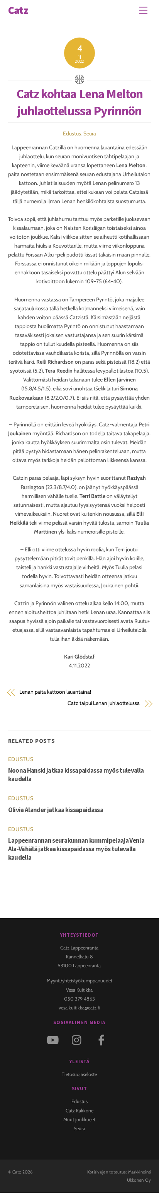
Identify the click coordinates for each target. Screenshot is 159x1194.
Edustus (72, 133)
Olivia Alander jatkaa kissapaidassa (55, 810)
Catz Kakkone (79, 1111)
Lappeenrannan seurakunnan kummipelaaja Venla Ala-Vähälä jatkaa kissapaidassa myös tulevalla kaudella (76, 849)
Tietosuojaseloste (79, 1074)
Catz (16, 1172)
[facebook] (102, 1039)
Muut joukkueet (79, 1119)
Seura (89, 133)
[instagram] (78, 1039)
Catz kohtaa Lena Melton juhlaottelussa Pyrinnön (79, 102)
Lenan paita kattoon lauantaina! (55, 691)
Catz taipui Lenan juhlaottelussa (104, 703)
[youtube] (54, 1039)
